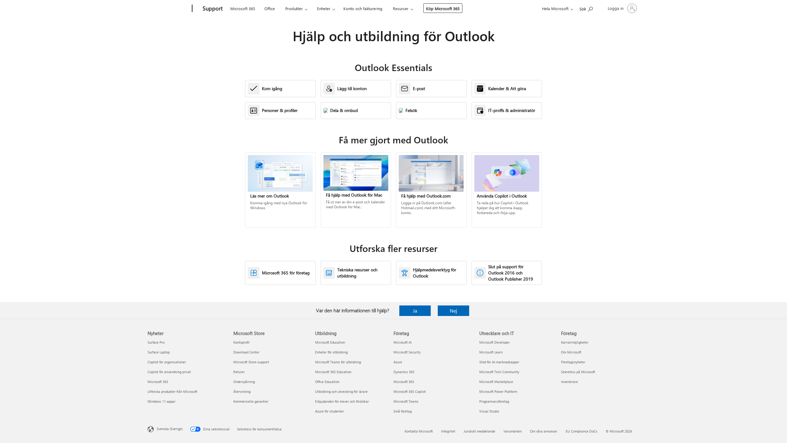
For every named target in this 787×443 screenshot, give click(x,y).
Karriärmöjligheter (574, 342)
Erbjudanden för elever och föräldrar (342, 401)
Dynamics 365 (404, 371)
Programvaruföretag (494, 401)
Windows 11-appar (162, 401)
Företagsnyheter (573, 362)
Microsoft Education (330, 342)
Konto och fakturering (362, 8)
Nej (453, 310)
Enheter (323, 8)
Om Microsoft (571, 352)
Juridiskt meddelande (479, 431)
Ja (415, 310)
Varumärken (513, 431)
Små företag (403, 411)
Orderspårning (244, 381)
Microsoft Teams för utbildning (338, 362)
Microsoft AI (403, 342)
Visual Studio (489, 411)
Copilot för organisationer (167, 362)
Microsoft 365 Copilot (410, 391)
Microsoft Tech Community (499, 371)
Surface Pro (156, 342)
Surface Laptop (159, 352)
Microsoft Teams (406, 401)
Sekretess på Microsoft (578, 371)
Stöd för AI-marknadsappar (499, 362)
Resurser (401, 8)
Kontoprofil (241, 342)
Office (269, 8)
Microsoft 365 (242, 8)
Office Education (327, 381)
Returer (239, 371)
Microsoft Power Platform (498, 391)
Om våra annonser (543, 431)
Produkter (294, 8)
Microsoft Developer (494, 342)
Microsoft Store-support (251, 362)
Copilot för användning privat (169, 371)
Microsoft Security (407, 352)
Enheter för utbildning (331, 352)
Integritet (448, 431)
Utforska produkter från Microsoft (172, 391)
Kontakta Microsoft (419, 431)
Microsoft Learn (491, 352)
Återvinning (242, 391)
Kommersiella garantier (250, 401)
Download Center (246, 352)
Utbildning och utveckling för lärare (341, 391)
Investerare (569, 381)
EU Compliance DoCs (581, 431)
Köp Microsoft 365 (443, 8)
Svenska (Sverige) (170, 428)
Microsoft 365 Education (333, 371)
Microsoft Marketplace (496, 381)
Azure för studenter (329, 411)
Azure (398, 362)
